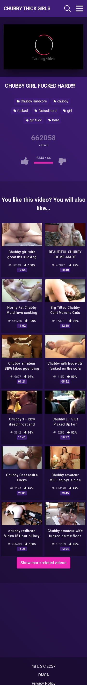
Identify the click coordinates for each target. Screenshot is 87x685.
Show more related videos (43, 562)
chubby (62, 101)
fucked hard (47, 111)
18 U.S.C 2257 (43, 666)
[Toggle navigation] (79, 8)
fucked (22, 111)
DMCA (43, 675)
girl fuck (35, 120)
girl (69, 111)
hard (55, 120)
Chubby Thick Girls (27, 8)
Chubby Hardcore (33, 101)
